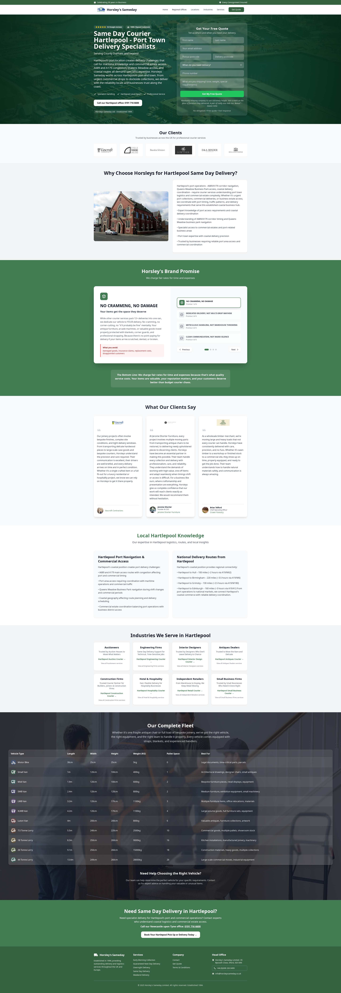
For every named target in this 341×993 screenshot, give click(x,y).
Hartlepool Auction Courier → (111, 659)
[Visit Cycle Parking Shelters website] (131, 150)
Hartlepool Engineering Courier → (151, 660)
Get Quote (236, 9)
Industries (208, 9)
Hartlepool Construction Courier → (112, 694)
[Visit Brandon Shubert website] (157, 150)
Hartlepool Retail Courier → (190, 690)
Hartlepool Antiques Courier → (229, 659)
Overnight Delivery (141, 967)
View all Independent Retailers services (190, 695)
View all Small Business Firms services (229, 697)
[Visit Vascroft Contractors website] (105, 150)
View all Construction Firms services (112, 700)
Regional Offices (179, 9)
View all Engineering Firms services (151, 666)
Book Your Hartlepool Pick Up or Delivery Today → (170, 934)
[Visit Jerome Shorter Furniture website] (170, 422)
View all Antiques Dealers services (229, 663)
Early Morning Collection (144, 960)
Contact (176, 960)
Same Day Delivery (141, 971)
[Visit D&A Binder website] (209, 150)
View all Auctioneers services (112, 663)
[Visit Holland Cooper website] (235, 150)
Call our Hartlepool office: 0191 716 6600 (118, 102)
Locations (195, 9)
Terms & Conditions (181, 967)
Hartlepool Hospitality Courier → (151, 692)
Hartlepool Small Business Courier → (229, 692)
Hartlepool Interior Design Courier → (190, 660)
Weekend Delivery (141, 975)
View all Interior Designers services (190, 666)
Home (165, 9)
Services (220, 9)
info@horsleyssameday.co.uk (228, 973)
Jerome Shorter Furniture (169, 512)
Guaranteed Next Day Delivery (146, 963)
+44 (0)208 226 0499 (226, 968)
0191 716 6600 (193, 926)
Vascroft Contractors (114, 510)
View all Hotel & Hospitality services (151, 697)
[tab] (209, 303)
